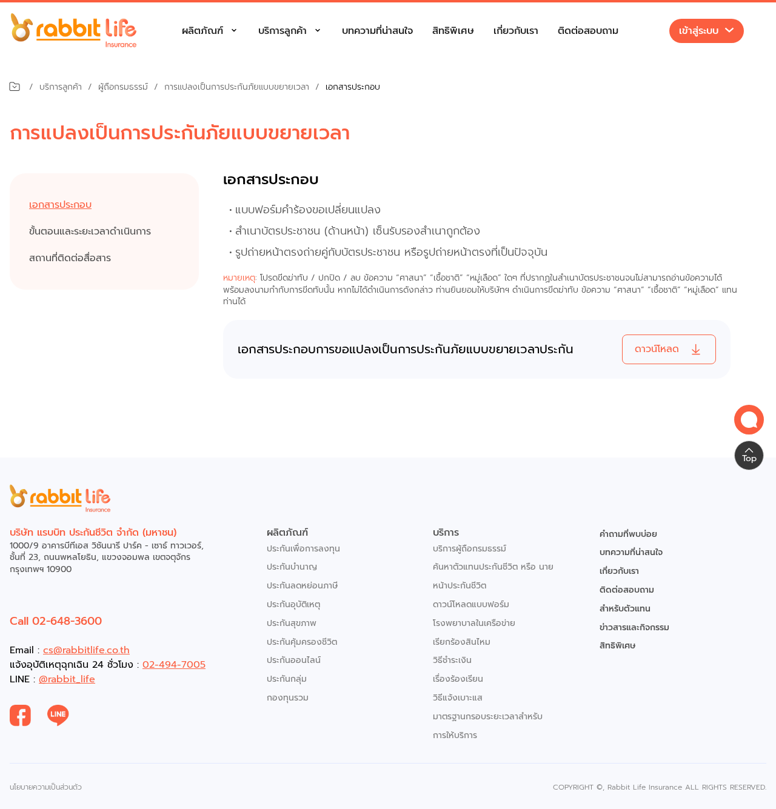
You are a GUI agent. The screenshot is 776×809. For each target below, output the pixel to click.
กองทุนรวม (288, 697)
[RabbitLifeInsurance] (28, 716)
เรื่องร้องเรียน (458, 679)
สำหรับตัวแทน (625, 608)
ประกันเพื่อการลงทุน (303, 548)
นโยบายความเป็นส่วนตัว (46, 787)
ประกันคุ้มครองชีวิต (302, 642)
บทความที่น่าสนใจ (377, 31)
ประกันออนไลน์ (294, 660)
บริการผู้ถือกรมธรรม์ (469, 548)
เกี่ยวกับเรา (515, 31)
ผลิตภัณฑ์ (202, 31)
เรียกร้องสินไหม (461, 642)
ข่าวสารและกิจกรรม (634, 627)
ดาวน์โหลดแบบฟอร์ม (471, 604)
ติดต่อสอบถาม (588, 31)
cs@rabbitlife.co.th (86, 650)
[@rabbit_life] (66, 716)
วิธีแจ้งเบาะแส (458, 697)
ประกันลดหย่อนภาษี (302, 585)
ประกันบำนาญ (292, 567)
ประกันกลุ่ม (287, 679)
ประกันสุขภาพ (291, 623)
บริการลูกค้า (282, 31)
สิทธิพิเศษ (453, 31)
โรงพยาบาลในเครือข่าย (474, 623)
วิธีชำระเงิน (452, 660)
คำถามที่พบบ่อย (628, 534)
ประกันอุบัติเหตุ (293, 604)
